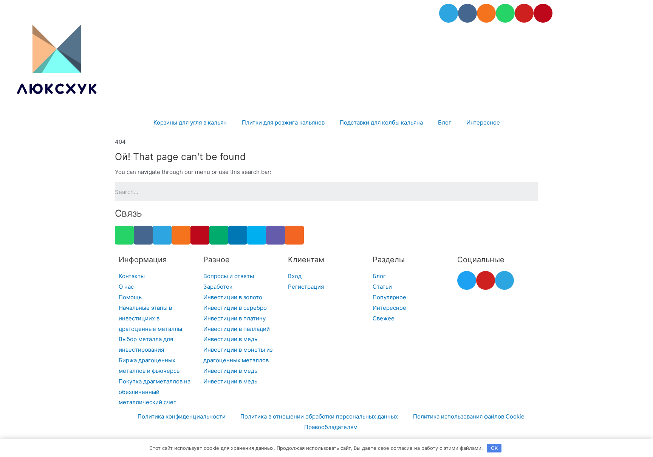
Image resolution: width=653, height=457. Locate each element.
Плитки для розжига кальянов (283, 122)
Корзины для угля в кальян (190, 122)
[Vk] (467, 13)
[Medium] (218, 235)
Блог (444, 122)
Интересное (483, 122)
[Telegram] (448, 13)
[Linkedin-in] (237, 235)
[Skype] (256, 235)
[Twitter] (466, 280)
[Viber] (275, 235)
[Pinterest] (543, 13)
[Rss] (294, 235)
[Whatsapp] (505, 13)
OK (494, 448)
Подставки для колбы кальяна (381, 122)
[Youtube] (524, 13)
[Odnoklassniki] (486, 13)
